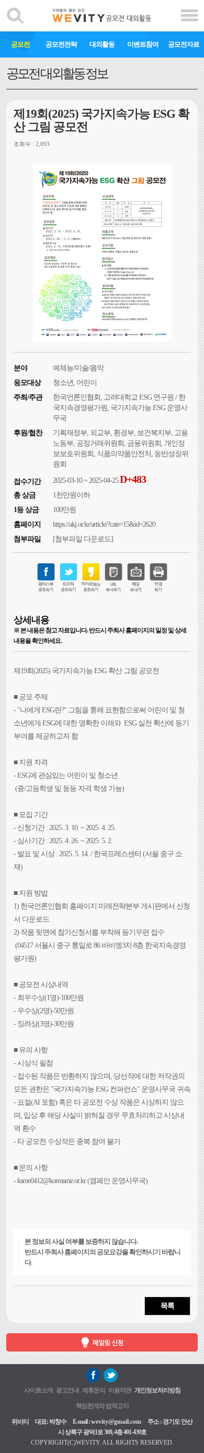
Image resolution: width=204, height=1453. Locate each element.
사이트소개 (38, 1390)
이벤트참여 (142, 44)
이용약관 (119, 1390)
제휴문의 (93, 1390)
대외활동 (102, 44)
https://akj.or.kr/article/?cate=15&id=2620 (104, 524)
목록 (167, 1306)
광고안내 (67, 1390)
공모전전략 (61, 44)
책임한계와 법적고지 (102, 1406)
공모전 (20, 44)
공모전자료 (183, 44)
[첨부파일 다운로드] (83, 539)
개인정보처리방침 (157, 1390)
